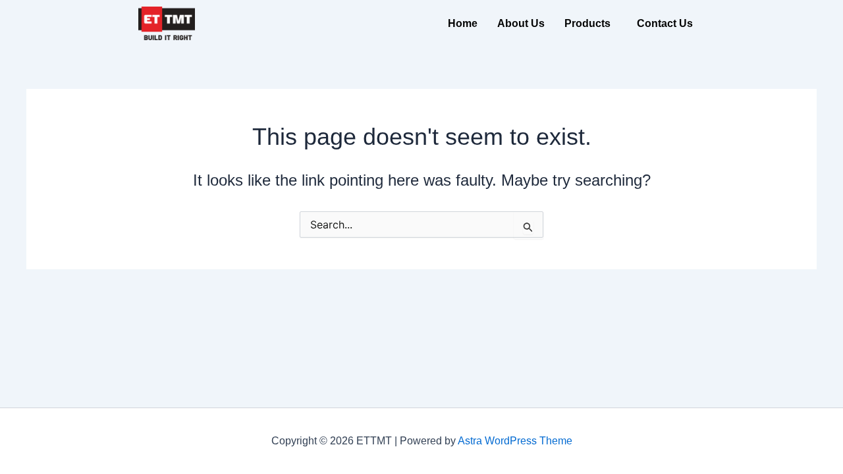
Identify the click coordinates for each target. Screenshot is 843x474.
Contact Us (665, 23)
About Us (521, 23)
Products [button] (587, 23)
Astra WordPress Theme (515, 440)
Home (462, 23)
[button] (591, 24)
